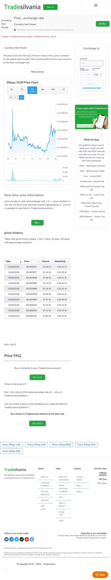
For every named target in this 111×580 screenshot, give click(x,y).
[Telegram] (32, 539)
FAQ (60, 497)
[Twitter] (16, 539)
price (53, 36)
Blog (79, 485)
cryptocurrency (41, 36)
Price (26, 261)
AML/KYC (45, 500)
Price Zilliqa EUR (36, 444)
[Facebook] (6, 539)
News (79, 491)
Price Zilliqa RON (61, 444)
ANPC (61, 520)
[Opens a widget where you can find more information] (100, 575)
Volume (45, 261)
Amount (84, 59)
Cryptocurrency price (21, 36)
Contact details (80, 478)
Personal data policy (45, 493)
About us (44, 477)
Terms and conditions (45, 484)
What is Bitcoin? (62, 504)
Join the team (100, 468)
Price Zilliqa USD (11, 444)
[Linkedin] (11, 539)
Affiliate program (103, 473)
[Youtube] (27, 539)
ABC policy (43, 507)
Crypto (5, 36)
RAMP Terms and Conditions (63, 488)
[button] (96, 5)
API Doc (103, 479)
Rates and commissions (64, 478)
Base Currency (84, 69)
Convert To (96, 69)
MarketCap (60, 261)
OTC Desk (102, 483)
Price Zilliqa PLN (86, 444)
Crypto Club (61, 513)
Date (8, 261)
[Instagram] (22, 539)
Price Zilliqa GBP (11, 451)
